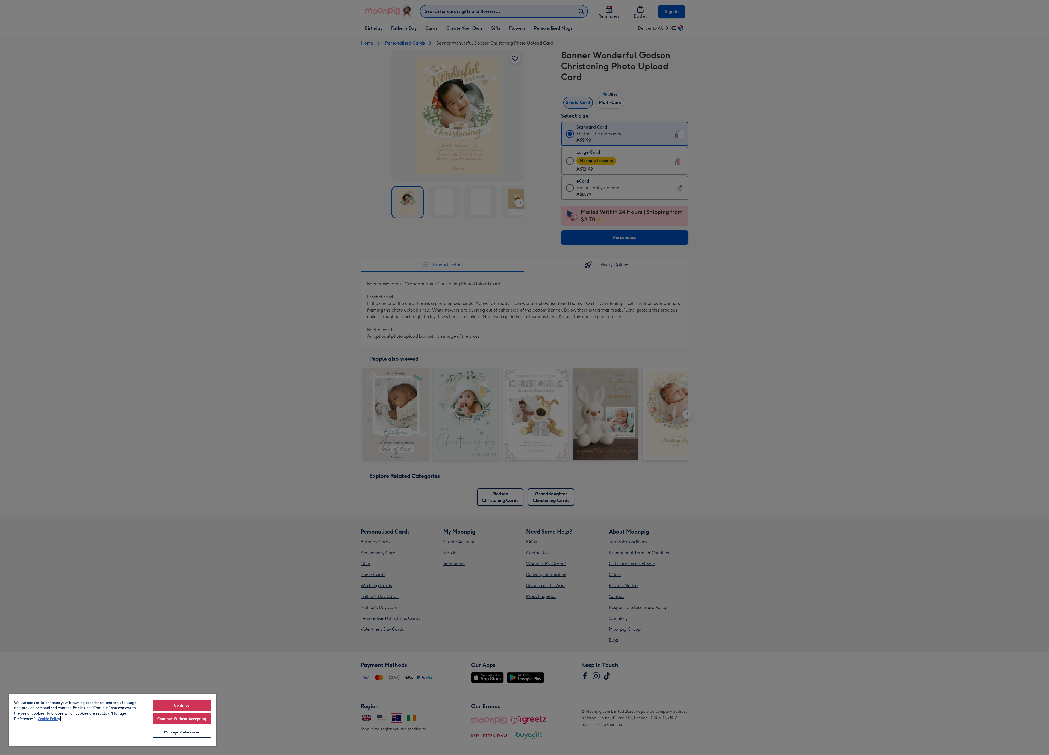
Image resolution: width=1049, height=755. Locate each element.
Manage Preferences (181, 732)
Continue (181, 705)
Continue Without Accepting (181, 719)
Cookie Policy (49, 719)
